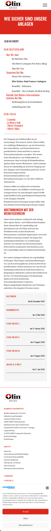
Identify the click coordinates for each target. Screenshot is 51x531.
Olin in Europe (11, 41)
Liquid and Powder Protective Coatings (19, 428)
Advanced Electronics (12, 419)
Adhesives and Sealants (13, 416)
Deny (25, 518)
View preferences (25, 525)
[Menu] (43, 5)
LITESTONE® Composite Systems (17, 433)
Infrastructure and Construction (16, 425)
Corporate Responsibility (14, 457)
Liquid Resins (9, 431)
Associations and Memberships (16, 454)
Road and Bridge (10, 436)
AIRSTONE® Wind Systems (14, 422)
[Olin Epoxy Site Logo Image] (21, 5)
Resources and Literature (14, 468)
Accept (25, 512)
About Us (7, 451)
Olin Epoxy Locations (12, 463)
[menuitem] (38, 5)
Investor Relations (11, 460)
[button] (47, 488)
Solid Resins (8, 439)
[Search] (38, 5)
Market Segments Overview (15, 413)
